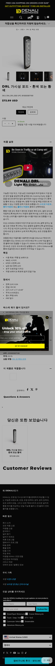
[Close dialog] (47, 317)
